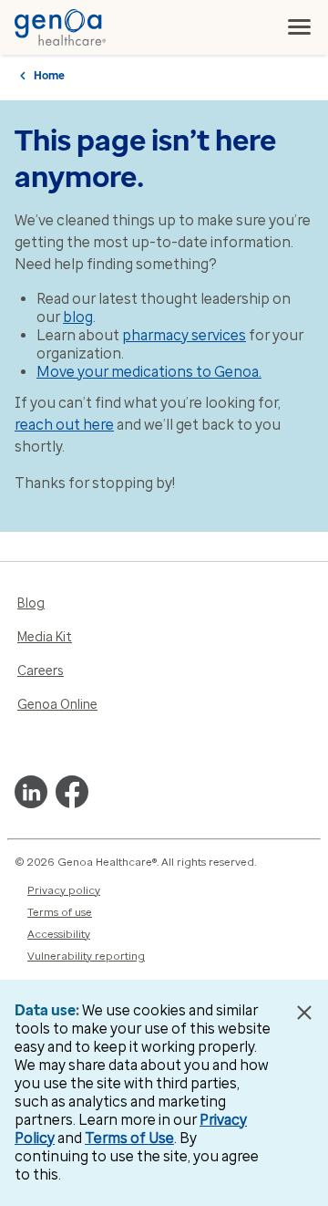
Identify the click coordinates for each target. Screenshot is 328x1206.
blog (78, 317)
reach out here (64, 424)
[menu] (299, 27)
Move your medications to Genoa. (148, 371)
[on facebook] (72, 791)
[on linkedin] (31, 791)
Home (49, 75)
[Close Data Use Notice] (303, 1013)
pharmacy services (184, 335)
